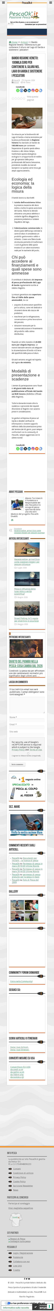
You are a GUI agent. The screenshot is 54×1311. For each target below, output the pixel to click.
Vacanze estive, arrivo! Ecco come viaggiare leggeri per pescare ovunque (29, 531)
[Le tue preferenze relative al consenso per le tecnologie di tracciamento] (49, 1306)
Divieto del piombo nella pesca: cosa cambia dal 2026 (26, 663)
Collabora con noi (21, 1261)
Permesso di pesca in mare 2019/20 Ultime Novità (27, 864)
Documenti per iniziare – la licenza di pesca (25, 859)
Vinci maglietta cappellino (20, 1208)
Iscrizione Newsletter (23, 1186)
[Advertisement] (27, 473)
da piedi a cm (16, 1069)
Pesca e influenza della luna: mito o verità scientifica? (25, 591)
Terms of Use (35, 749)
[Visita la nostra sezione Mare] (26, 835)
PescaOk (16, 80)
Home (14, 42)
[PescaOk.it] (24, 17)
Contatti (17, 1169)
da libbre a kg (16, 1074)
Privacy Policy (18, 749)
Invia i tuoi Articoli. (19, 1047)
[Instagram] (33, 90)
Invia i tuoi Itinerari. (19, 1049)
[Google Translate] (40, 90)
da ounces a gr (17, 1077)
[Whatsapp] (17, 90)
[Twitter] (27, 1279)
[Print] (36, 90)
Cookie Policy (19, 1181)
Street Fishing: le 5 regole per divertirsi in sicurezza (26, 619)
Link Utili (17, 1266)
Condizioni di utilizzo (23, 1173)
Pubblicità (18, 1257)
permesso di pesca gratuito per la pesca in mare (26, 875)
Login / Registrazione (23, 1253)
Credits (16, 1270)
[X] (25, 90)
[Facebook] (21, 90)
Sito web (14, 731)
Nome (13, 717)
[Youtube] (29, 1279)
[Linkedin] (29, 90)
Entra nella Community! (21, 981)
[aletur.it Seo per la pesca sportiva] (27, 24)
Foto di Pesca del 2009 (25, 881)
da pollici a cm (17, 1072)
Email (13, 724)
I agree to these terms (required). (26, 756)
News (15, 1190)
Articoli (24, 42)
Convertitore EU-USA (20, 1067)
